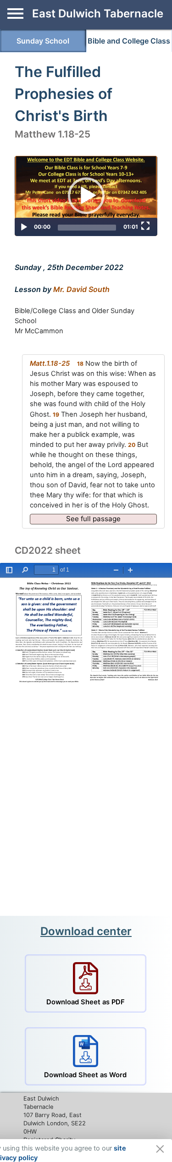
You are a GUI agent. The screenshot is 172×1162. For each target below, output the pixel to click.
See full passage (93, 518)
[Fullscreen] (145, 226)
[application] (86, 196)
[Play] (23, 227)
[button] (86, 195)
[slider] (87, 228)
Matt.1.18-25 (50, 363)
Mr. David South (81, 289)
